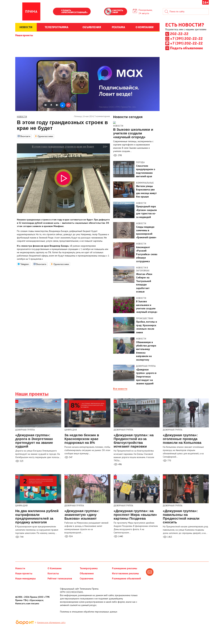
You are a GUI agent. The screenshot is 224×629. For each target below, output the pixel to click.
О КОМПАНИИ (144, 27)
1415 (169, 536)
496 (120, 464)
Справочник (86, 578)
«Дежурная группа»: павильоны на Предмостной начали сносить (181, 516)
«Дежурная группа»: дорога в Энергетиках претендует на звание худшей (34, 440)
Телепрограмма (89, 568)
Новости (118, 125)
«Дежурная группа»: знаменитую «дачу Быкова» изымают (81, 514)
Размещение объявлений (126, 578)
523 (21, 461)
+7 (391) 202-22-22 (186, 38)
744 (21, 536)
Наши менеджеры (25, 578)
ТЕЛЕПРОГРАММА (56, 27)
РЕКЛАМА (118, 27)
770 (169, 460)
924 (70, 536)
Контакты (53, 573)
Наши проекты (24, 35)
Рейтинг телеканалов (60, 578)
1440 (120, 536)
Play (57, 12)
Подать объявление (186, 48)
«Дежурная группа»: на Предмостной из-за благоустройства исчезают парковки (134, 440)
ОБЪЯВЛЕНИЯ (91, 27)
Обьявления (87, 573)
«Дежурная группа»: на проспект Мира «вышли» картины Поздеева (135, 514)
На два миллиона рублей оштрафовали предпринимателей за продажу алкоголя (37, 516)
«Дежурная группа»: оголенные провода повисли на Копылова (182, 438)
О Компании (54, 568)
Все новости (120, 388)
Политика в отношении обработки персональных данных (88, 611)
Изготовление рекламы (125, 573)
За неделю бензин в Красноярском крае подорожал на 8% (81, 438)
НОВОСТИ (26, 27)
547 (70, 457)
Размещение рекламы (124, 568)
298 (119, 155)
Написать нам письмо (27, 603)
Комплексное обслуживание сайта (51, 622)
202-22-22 (179, 34)
